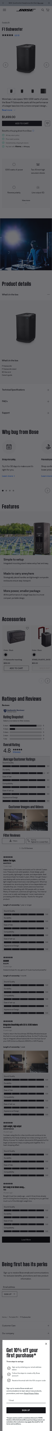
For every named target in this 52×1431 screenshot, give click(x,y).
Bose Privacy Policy (31, 1393)
